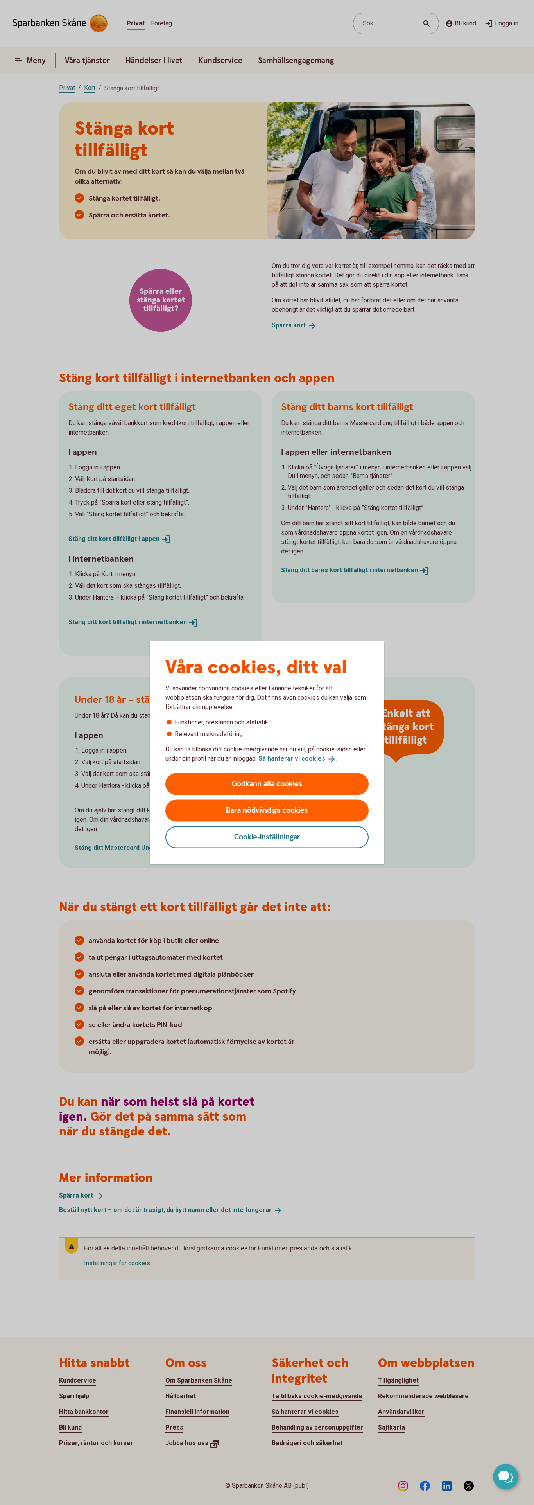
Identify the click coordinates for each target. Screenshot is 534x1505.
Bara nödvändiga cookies (267, 810)
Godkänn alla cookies (267, 783)
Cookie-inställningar (267, 837)
